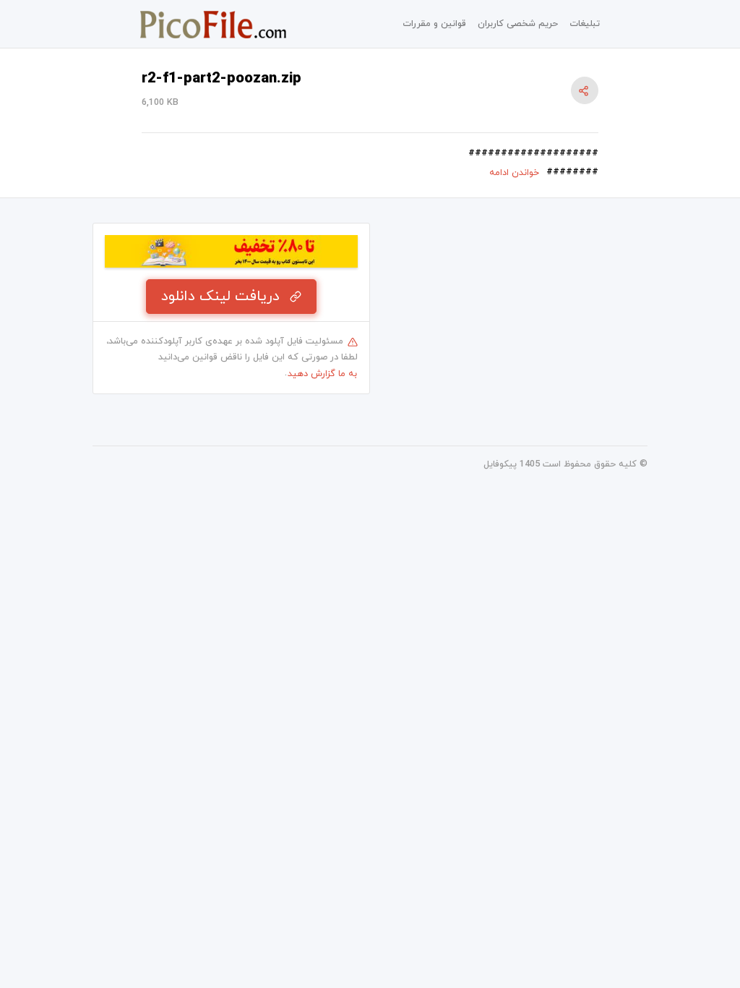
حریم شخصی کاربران (518, 23)
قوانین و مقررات (434, 23)
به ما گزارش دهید (322, 373)
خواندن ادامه (514, 172)
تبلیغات (584, 23)
